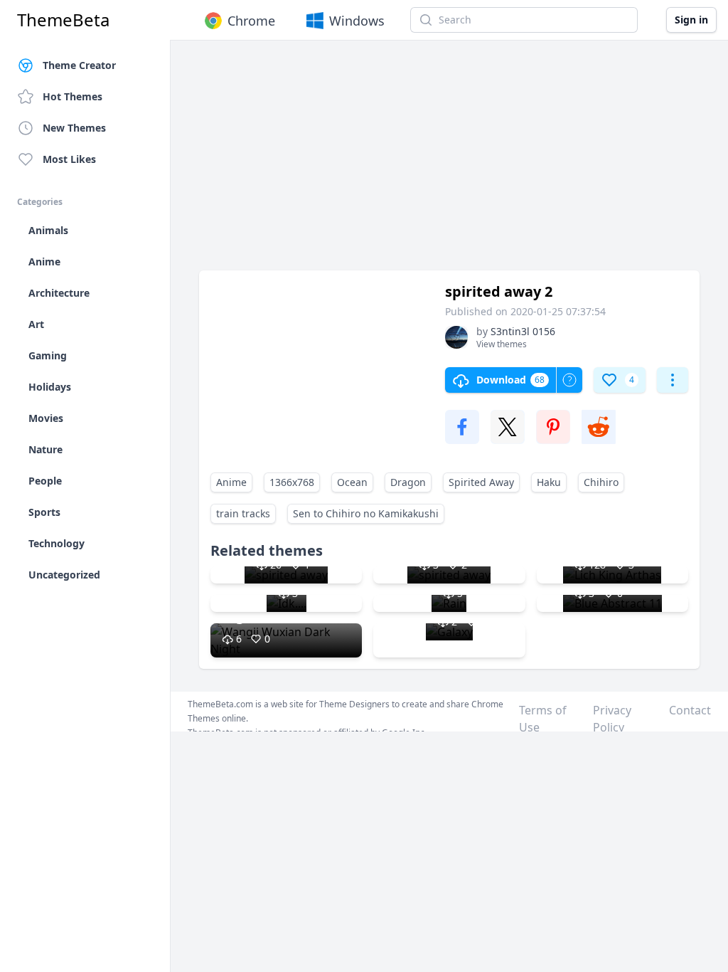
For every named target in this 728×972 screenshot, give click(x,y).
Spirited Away (481, 482)
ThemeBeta (63, 20)
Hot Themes (72, 96)
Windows (357, 20)
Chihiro (601, 482)
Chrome (251, 20)
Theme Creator (79, 65)
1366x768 (291, 482)
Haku (549, 482)
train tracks (243, 513)
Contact (690, 710)
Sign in (691, 19)
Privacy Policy (612, 718)
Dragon (408, 482)
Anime (231, 482)
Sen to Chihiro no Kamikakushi (366, 513)
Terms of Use (543, 718)
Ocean (352, 482)
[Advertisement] (449, 162)
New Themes (74, 127)
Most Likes (69, 159)
